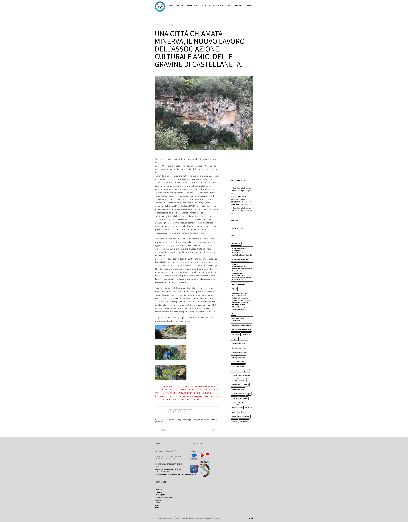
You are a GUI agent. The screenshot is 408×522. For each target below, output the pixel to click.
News (230, 5)
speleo (234, 412)
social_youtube (249, 518)
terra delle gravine (243, 417)
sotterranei (248, 407)
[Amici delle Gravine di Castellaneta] (160, 6)
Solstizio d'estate (237, 407)
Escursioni (158, 500)
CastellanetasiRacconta (239, 343)
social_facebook (247, 518)
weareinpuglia (244, 421)
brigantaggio (246, 334)
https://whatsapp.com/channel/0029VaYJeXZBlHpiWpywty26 (175, 474)
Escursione (241, 357)
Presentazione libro (238, 394)
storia (234, 417)
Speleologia (159, 422)
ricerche (201, 420)
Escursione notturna (238, 366)
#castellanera (236, 244)
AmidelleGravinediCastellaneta (241, 330)
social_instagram (252, 518)
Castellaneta (159, 489)
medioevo (242, 380)
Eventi (238, 5)
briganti (234, 339)
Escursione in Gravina (238, 362)
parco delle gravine (238, 389)
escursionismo (236, 371)
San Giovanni (243, 398)
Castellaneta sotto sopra (239, 352)
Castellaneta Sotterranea (163, 497)
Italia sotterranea (244, 375)
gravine (234, 375)
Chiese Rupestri (160, 495)
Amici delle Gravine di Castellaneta (238, 319)
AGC (158, 420)
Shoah (241, 403)
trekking (234, 421)
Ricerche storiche (210, 420)
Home (170, 5)
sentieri (234, 403)
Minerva (194, 420)
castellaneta (243, 339)
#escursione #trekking (239, 284)
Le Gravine (158, 492)
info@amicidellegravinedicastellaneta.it (168, 469)
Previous (162, 430)
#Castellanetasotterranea (240, 260)
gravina (246, 371)
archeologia (187, 420)
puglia (248, 394)
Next (213, 430)
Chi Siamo (180, 5)
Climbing (157, 502)
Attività (205, 5)
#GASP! (234, 289)
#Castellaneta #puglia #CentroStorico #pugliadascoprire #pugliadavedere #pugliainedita (242, 251)
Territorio (192, 5)
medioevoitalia (236, 385)
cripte (234, 357)
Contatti (249, 5)
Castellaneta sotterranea (239, 348)
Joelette (234, 380)
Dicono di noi (219, 5)
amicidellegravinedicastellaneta (241, 325)
